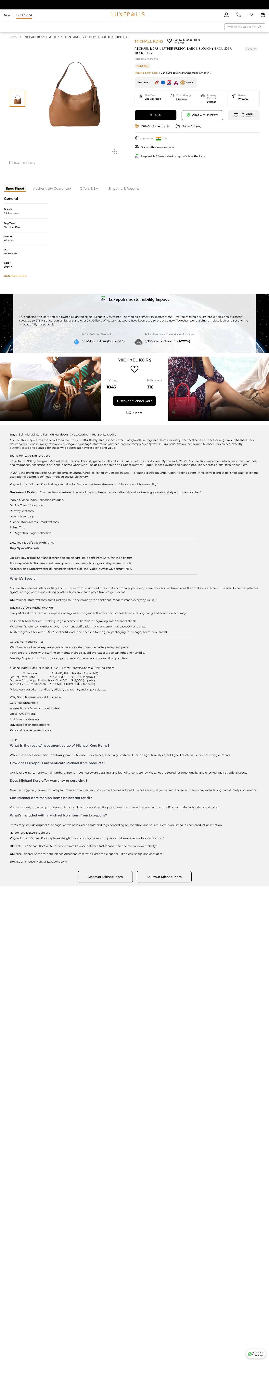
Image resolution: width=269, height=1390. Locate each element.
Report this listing (24, 162)
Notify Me (155, 115)
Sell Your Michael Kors (164, 877)
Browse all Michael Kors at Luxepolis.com (38, 861)
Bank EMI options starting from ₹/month (185, 72)
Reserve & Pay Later (146, 72)
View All (189, 82)
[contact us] (239, 15)
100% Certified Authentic (155, 126)
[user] (226, 15)
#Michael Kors (15, 276)
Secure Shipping (191, 126)
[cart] (263, 15)
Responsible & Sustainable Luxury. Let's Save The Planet (173, 156)
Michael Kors (149, 41)
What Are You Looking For (241, 27)
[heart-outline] (251, 15)
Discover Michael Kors (134, 401)
